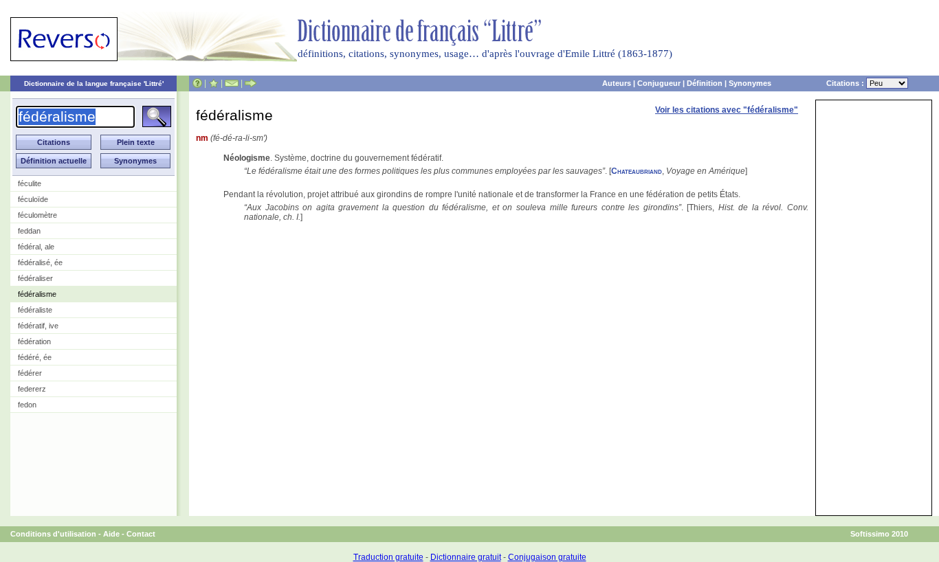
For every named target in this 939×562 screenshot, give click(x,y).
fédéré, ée (35, 357)
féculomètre (37, 215)
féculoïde (33, 199)
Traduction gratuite (388, 557)
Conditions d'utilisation (53, 534)
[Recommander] (250, 83)
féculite (29, 183)
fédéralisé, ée (40, 262)
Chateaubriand (636, 171)
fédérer (30, 373)
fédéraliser (35, 278)
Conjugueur (659, 83)
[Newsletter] (232, 83)
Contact (140, 534)
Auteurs (616, 83)
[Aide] (197, 83)
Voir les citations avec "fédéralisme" (726, 110)
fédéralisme (37, 294)
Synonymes (750, 83)
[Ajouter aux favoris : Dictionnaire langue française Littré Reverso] (213, 83)
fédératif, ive (38, 326)
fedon (27, 405)
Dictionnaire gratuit (465, 557)
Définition (704, 83)
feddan (29, 231)
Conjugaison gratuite (547, 557)
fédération (34, 341)
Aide (111, 534)
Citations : (846, 83)
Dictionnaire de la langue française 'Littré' (94, 83)
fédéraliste (35, 310)
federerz (32, 389)
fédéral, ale (36, 247)
